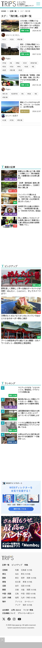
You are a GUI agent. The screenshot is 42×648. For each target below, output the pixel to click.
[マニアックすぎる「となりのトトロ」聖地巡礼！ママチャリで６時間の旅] (21, 391)
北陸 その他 (25, 586)
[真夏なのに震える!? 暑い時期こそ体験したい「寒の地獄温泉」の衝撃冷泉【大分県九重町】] (21, 175)
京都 (17, 590)
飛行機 (20, 39)
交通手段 (15, 94)
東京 (17, 578)
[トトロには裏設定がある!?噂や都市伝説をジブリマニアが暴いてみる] (21, 427)
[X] (3, 619)
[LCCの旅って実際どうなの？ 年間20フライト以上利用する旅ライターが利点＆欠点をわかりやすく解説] (21, 30)
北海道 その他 (26, 570)
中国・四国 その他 (28, 594)
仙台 (17, 574)
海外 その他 (27, 605)
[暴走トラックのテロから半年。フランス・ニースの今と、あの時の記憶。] (21, 112)
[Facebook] (9, 619)
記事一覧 (13, 11)
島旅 (29, 94)
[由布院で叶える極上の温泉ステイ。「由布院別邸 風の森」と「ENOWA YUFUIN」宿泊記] (21, 210)
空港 (12, 39)
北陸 (4, 586)
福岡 (17, 598)
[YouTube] (19, 619)
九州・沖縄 (6, 598)
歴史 (4, 66)
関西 (4, 590)
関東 (4, 578)
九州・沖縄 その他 (28, 598)
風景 (4, 70)
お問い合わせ (16, 610)
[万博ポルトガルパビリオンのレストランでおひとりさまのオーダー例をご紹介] (21, 308)
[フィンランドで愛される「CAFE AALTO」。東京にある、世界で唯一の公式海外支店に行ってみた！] (21, 199)
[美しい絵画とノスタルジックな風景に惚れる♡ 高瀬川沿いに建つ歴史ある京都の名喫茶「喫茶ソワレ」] (21, 222)
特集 (26, 565)
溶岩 (12, 66)
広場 (12, 120)
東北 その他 (25, 574)
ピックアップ (17, 565)
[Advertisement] (21, 147)
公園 (4, 120)
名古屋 (17, 582)
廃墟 (18, 63)
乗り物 (5, 94)
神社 (19, 66)
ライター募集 (28, 610)
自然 (26, 66)
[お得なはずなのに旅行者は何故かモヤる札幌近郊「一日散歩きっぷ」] (21, 438)
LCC (4, 39)
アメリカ (18, 601)
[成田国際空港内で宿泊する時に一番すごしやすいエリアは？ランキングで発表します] (21, 415)
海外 (4, 601)
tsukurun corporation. (28, 627)
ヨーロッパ (28, 601)
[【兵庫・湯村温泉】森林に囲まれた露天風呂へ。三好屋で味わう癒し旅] (21, 187)
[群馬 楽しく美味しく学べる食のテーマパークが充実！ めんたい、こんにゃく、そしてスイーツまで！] (21, 282)
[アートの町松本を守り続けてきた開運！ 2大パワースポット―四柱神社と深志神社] (21, 333)
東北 (4, 574)
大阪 (22, 590)
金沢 (17, 586)
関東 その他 (31, 578)
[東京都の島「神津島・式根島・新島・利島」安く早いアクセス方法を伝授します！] (21, 87)
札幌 (17, 570)
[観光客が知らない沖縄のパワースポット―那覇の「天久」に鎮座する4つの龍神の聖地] (21, 403)
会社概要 (5, 610)
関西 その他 (31, 590)
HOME (3, 11)
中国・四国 (6, 594)
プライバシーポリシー (26, 613)
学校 (4, 63)
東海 (4, 582)
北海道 (5, 570)
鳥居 (20, 70)
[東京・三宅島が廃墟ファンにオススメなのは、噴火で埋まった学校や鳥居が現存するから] (21, 58)
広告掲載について (8, 613)
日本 (25, 63)
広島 (17, 594)
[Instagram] (14, 619)
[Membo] (21, 517)
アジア (17, 605)
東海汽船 (34, 63)
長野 (22, 578)
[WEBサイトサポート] (21, 482)
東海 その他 (27, 582)
